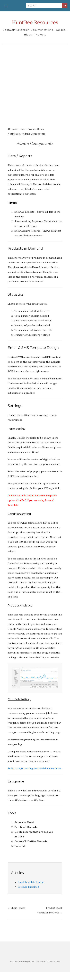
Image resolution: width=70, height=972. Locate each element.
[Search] (64, 5)
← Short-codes (16, 907)
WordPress (55, 961)
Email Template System (31, 882)
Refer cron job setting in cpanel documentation (34, 768)
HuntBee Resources (35, 22)
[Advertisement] (35, 83)
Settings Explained (28, 886)
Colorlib (33, 961)
